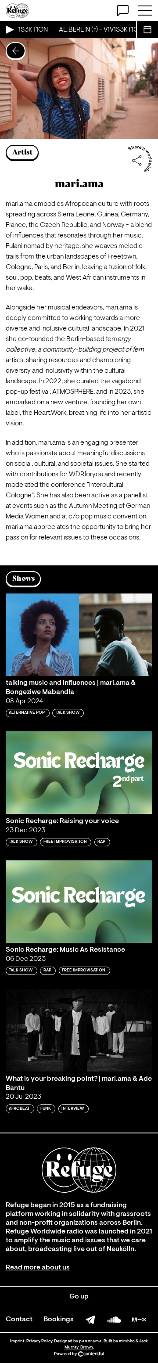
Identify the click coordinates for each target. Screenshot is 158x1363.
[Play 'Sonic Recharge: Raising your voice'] (79, 772)
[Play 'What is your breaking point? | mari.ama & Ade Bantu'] (79, 1030)
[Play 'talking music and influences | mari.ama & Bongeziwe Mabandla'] (79, 634)
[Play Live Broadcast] (9, 29)
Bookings (58, 1319)
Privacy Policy (39, 1341)
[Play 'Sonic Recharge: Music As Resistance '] (79, 901)
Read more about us (38, 1267)
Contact (19, 1319)
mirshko (127, 1341)
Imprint (17, 1341)
